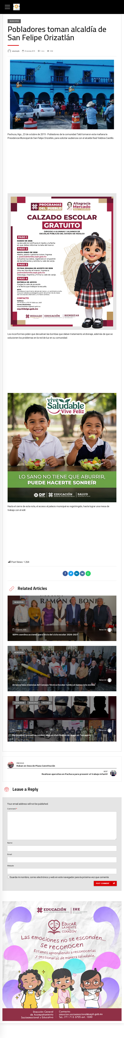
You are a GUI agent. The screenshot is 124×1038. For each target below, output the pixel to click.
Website (10, 866)
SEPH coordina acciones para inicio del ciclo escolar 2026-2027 (45, 634)
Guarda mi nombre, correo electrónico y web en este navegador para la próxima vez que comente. (59, 877)
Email (9, 854)
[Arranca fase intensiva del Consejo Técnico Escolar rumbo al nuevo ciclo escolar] (62, 668)
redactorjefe (15, 51)
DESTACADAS (19, 703)
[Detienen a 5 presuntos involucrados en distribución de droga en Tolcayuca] (62, 719)
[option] (62, 94)
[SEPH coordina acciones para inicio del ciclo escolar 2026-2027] (62, 618)
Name (9, 843)
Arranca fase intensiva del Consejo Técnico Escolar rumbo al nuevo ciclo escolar (53, 685)
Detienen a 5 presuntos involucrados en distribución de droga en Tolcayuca (51, 735)
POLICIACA (46, 703)
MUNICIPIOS (14, 21)
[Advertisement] (62, 164)
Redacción (103, 630)
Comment (12, 809)
